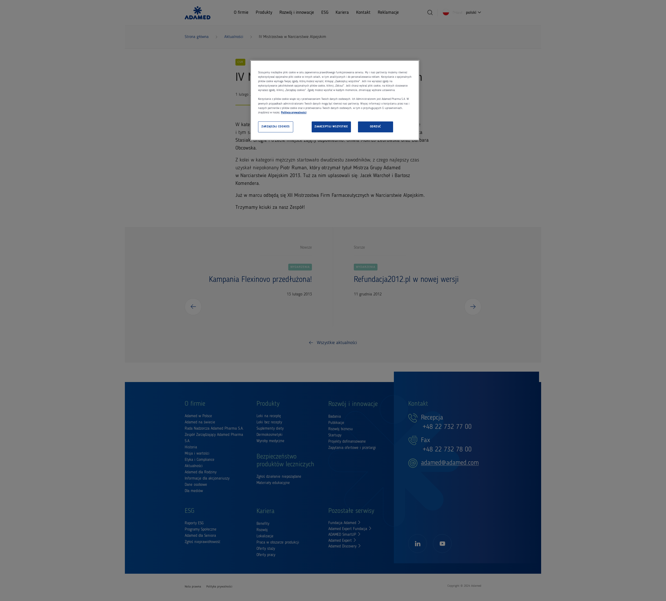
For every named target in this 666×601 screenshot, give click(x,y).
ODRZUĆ (375, 126)
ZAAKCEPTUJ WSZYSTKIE (331, 126)
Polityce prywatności (293, 112)
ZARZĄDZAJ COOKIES (275, 126)
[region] (334, 100)
